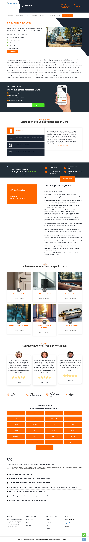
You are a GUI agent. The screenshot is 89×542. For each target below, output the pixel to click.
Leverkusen (54, 430)
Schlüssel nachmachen (18, 326)
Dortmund (73, 418)
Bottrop (73, 436)
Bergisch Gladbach (73, 442)
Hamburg (35, 413)
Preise (27, 15)
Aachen (16, 442)
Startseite (10, 15)
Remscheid (35, 442)
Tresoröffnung (44, 294)
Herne (35, 430)
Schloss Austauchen (70, 326)
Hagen (73, 424)
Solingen (73, 430)
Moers (44, 447)
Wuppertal (35, 424)
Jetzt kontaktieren (62, 145)
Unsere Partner (44, 15)
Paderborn (15, 436)
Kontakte (52, 15)
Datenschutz (49, 522)
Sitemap (48, 528)
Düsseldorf (54, 418)
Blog (59, 15)
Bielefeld (35, 436)
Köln (73, 413)
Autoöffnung (70, 294)
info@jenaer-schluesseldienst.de (32, 7)
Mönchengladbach (54, 442)
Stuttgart (35, 418)
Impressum (34, 15)
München (54, 413)
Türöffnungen (18, 294)
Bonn (54, 424)
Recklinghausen (54, 436)
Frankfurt (16, 418)
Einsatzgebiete (19, 15)
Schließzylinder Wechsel (44, 326)
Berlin (16, 413)
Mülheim (16, 430)
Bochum (16, 424)
